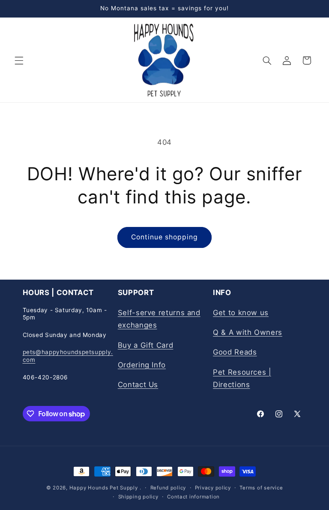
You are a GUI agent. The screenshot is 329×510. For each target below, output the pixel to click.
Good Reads (235, 352)
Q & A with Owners (247, 332)
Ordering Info (142, 365)
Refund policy (168, 488)
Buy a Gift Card (145, 345)
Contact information (193, 497)
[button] (19, 60)
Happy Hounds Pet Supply (103, 488)
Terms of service (261, 488)
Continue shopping (164, 237)
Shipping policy (138, 497)
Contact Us (138, 384)
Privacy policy (213, 488)
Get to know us (241, 312)
